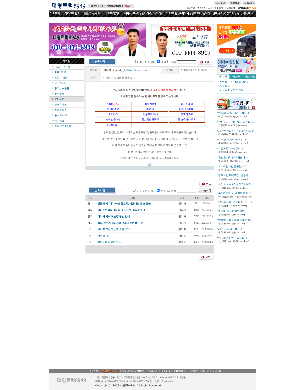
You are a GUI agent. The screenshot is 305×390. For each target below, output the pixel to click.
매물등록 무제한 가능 (231, 90)
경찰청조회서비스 (64, 126)
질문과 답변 (60, 77)
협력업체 (59, 93)
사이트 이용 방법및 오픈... (234, 81)
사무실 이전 (226, 85)
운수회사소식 (61, 115)
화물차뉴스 (60, 109)
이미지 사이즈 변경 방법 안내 (114, 216)
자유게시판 (60, 72)
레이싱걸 (59, 120)
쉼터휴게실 (60, 104)
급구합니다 (60, 83)
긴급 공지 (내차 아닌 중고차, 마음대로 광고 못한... (125, 203)
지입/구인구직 (62, 66)
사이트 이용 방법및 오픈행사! (114, 229)
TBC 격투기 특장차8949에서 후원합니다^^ (121, 222)
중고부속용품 (61, 88)
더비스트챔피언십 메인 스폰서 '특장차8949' (121, 209)
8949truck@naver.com (135, 70)
